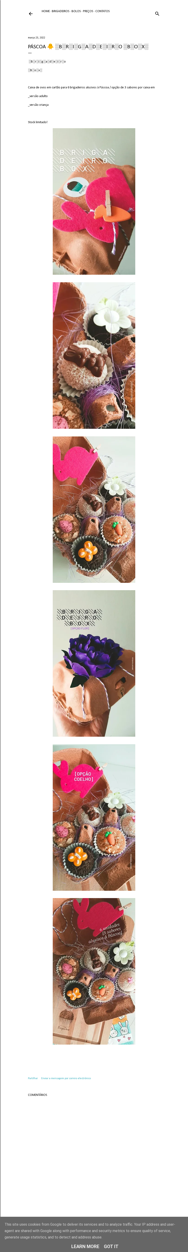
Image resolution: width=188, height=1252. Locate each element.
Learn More (85, 1246)
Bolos (76, 11)
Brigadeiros (60, 11)
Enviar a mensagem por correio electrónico (66, 1078)
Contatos (102, 11)
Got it (111, 1246)
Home (46, 11)
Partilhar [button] (33, 1078)
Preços (88, 11)
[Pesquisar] (157, 13)
